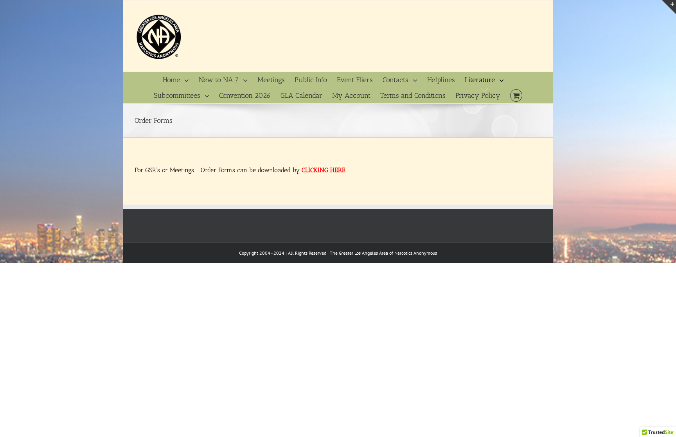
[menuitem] (181, 80)
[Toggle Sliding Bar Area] (669, 7)
